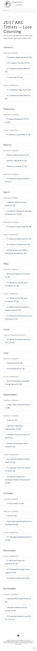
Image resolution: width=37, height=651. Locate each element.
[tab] (18, 57)
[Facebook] (18, 635)
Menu (7, 10)
